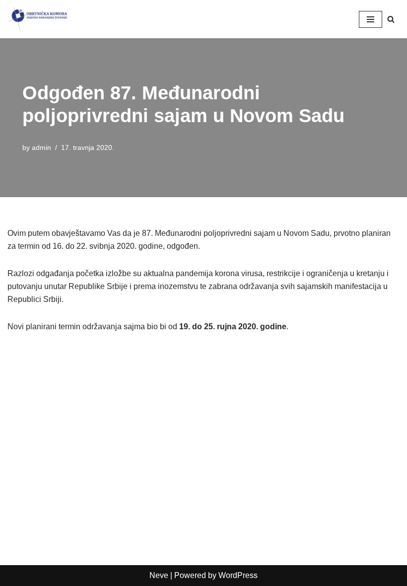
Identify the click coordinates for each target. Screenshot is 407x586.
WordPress (238, 575)
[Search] (391, 19)
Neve (158, 575)
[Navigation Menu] (370, 19)
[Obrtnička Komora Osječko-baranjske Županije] (37, 19)
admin (41, 147)
